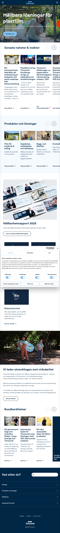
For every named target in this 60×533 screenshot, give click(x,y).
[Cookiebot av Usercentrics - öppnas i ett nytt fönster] (47, 248)
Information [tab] (30, 253)
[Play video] (30, 347)
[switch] (22, 277)
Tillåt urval (30, 283)
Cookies (22, 516)
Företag (6, 485)
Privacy (29, 516)
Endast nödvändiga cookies (11, 283)
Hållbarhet (6, 497)
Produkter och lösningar (9, 491)
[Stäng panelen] (57, 248)
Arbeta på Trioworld (8, 503)
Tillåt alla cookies (49, 283)
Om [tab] (50, 253)
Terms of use (36, 516)
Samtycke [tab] (10, 253)
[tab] (30, 485)
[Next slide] (54, 48)
